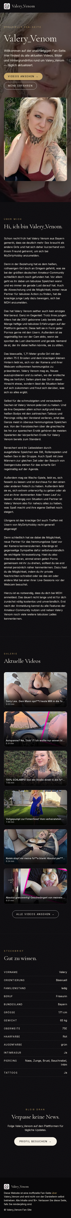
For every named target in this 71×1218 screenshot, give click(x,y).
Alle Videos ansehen (35, 914)
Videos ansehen (23, 76)
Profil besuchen (35, 1141)
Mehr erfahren (20, 85)
